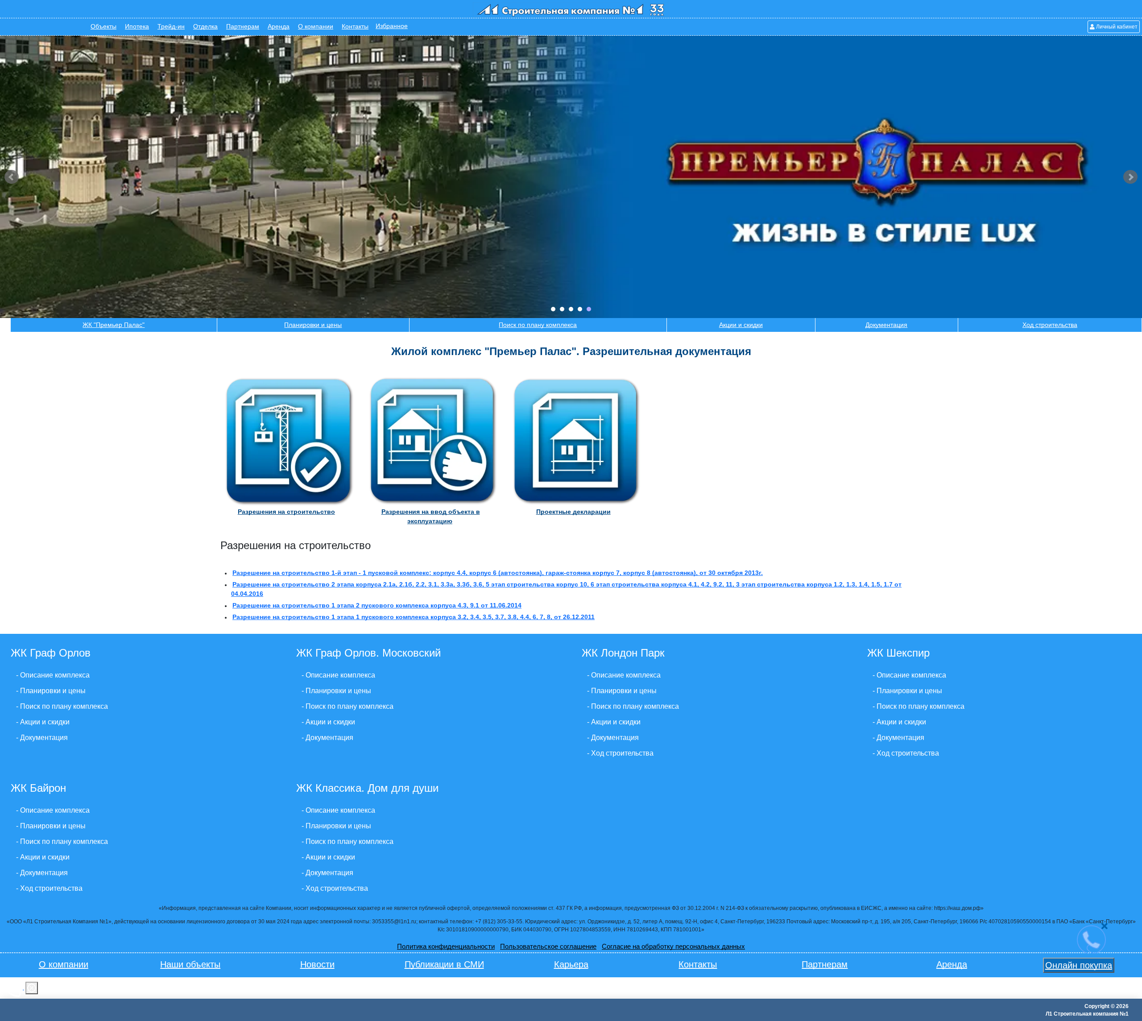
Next (1130, 177)
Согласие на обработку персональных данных (673, 946)
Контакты (355, 26)
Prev (11, 177)
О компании (315, 26)
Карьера (571, 964)
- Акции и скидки (43, 722)
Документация (886, 324)
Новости (317, 964)
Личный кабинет (1116, 27)
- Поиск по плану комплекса (62, 706)
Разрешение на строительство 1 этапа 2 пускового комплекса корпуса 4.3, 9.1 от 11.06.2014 (376, 605)
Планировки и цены (313, 324)
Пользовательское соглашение (548, 946)
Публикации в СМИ (444, 964)
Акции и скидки (741, 324)
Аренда (279, 26)
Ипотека (137, 26)
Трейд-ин (171, 26)
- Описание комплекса (53, 675)
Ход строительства (1049, 324)
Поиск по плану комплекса (538, 324)
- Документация (42, 737)
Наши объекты (190, 964)
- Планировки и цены (51, 690)
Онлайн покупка (1078, 965)
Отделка (205, 26)
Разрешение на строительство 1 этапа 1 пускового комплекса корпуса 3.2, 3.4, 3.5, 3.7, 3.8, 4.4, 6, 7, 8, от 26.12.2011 (413, 616)
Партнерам (242, 26)
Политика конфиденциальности (446, 946)
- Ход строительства (620, 753)
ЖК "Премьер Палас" (114, 324)
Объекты (103, 26)
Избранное (392, 26)
